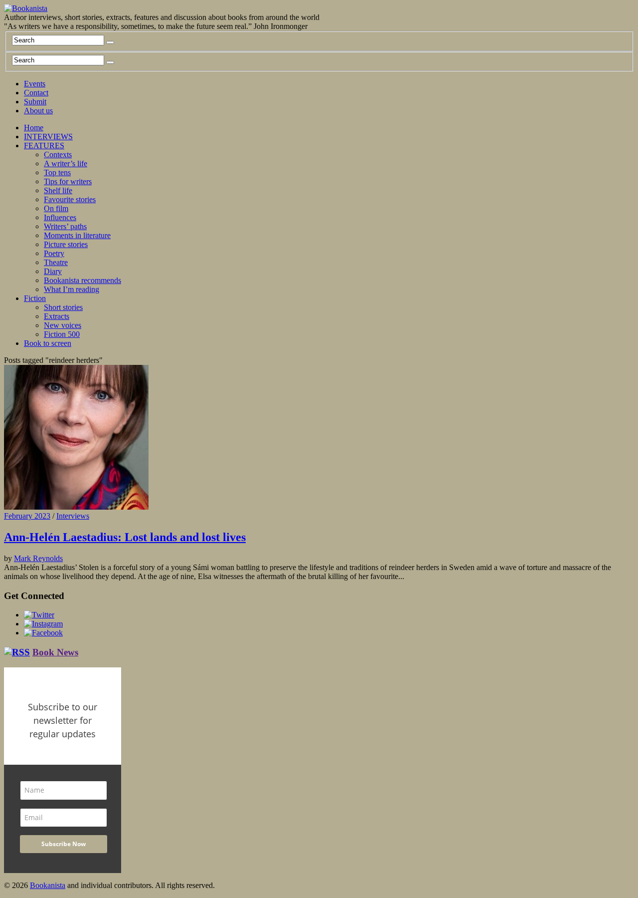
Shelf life (58, 190)
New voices (62, 325)
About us (38, 110)
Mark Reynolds (38, 558)
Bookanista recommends (82, 280)
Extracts (56, 316)
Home (33, 127)
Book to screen (47, 343)
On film (56, 208)
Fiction (35, 298)
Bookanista (47, 885)
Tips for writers (68, 181)
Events (34, 83)
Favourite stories (70, 199)
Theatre (56, 262)
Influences (60, 217)
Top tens (57, 172)
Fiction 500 (62, 334)
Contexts (58, 154)
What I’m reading (71, 289)
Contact (36, 92)
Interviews (72, 516)
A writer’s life (65, 163)
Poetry (54, 253)
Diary (53, 271)
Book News (55, 652)
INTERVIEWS (48, 136)
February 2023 (27, 516)
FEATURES (44, 145)
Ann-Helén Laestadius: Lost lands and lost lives (125, 537)
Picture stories (66, 244)
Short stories (63, 307)
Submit (35, 101)
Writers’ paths (65, 226)
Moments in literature (77, 235)
